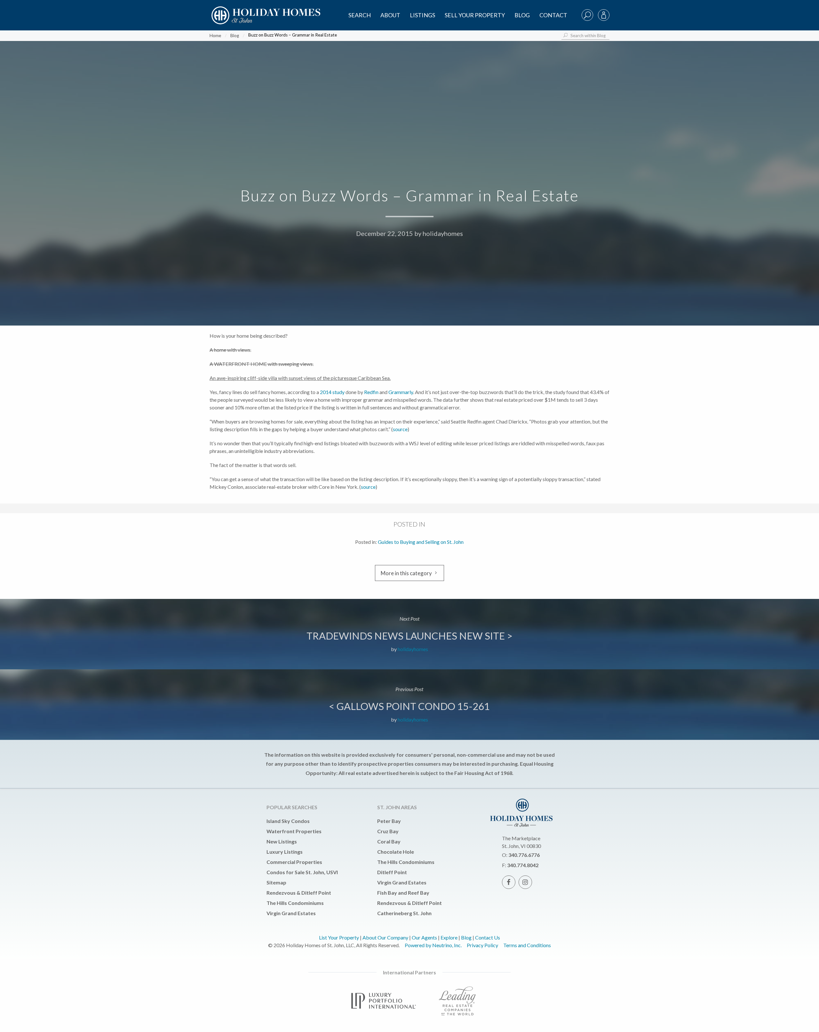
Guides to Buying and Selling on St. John (421, 542)
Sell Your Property (475, 15)
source (400, 429)
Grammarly (400, 392)
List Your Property (339, 937)
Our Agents (424, 937)
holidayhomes (443, 234)
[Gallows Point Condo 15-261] (409, 704)
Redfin (371, 392)
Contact (553, 15)
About (390, 15)
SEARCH (359, 15)
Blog (522, 15)
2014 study (332, 392)
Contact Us (487, 937)
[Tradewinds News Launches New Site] (409, 634)
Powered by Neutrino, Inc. (433, 945)
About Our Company (385, 937)
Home (215, 35)
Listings (422, 15)
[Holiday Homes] (265, 10)
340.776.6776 (524, 855)
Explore (449, 937)
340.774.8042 (522, 865)
